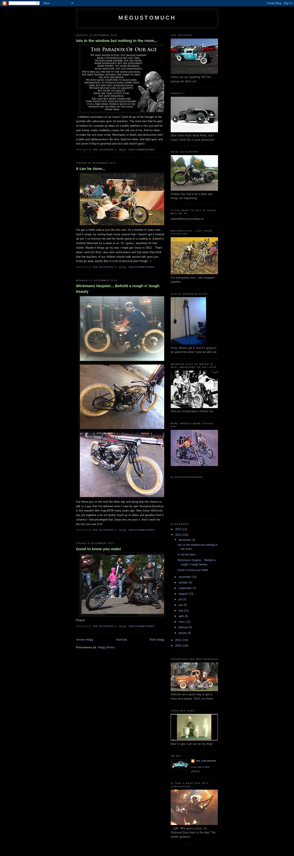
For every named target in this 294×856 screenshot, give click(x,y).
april (182, 616)
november (185, 576)
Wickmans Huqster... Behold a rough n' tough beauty (117, 288)
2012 (178, 534)
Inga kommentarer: (142, 149)
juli (181, 599)
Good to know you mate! (98, 549)
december (185, 539)
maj (181, 610)
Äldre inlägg (157, 639)
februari (184, 627)
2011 (178, 640)
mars (182, 621)
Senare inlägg (84, 639)
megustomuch (147, 17)
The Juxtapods (205, 761)
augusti (184, 593)
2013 (178, 529)
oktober (184, 582)
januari (183, 633)
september (186, 588)
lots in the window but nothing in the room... (116, 41)
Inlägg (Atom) (105, 647)
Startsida (121, 639)
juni (181, 605)
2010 (178, 645)
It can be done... (90, 169)
